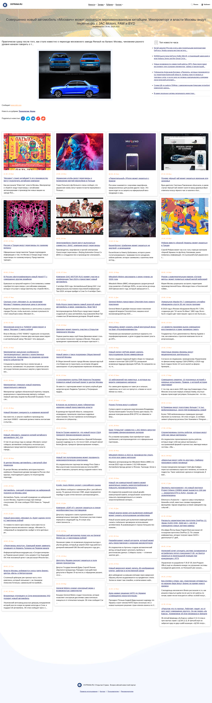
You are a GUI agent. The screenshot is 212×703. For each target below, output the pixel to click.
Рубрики (109, 4)
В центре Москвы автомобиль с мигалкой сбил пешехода (25, 464)
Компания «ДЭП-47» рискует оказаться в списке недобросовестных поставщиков (78, 509)
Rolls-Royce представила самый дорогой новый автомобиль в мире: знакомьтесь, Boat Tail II (78, 305)
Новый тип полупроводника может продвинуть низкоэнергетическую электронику (77, 458)
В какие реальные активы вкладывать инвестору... (174, 93)
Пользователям (113, 691)
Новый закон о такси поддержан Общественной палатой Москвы (78, 355)
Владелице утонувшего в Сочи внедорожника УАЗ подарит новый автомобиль (27, 597)
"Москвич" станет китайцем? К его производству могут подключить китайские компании (26, 179)
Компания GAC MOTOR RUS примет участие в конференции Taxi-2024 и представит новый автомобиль (77, 279)
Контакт (119, 4)
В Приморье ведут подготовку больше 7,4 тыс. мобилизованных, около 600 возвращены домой (183, 408)
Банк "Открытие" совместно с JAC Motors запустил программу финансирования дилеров (132, 431)
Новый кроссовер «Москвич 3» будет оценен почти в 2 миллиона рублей (27, 519)
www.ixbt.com (16, 105)
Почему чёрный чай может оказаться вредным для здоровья (184, 179)
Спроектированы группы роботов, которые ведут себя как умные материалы (184, 433)
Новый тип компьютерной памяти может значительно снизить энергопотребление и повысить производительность (128, 485)
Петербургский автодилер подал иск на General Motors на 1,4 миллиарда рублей (78, 536)
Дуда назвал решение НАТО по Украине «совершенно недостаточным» (127, 594)
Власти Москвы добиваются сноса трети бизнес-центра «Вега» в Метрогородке (26, 572)
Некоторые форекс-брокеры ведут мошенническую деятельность (177, 353)
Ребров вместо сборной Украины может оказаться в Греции (184, 244)
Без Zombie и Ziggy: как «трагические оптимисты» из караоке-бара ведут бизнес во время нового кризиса (184, 583)
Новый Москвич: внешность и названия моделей (26, 412)
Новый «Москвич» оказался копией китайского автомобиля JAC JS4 (25, 436)
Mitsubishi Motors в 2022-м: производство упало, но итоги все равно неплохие (131, 456)
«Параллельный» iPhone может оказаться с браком (129, 179)
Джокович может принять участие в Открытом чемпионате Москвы (77, 330)
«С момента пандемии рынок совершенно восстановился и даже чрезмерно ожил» (180, 328)
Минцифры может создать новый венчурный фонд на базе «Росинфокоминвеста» (132, 328)
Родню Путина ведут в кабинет (123, 405)
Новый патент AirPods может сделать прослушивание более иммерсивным (126, 353)
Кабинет (206, 4)
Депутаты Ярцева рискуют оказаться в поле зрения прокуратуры (76, 561)
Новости (91, 4)
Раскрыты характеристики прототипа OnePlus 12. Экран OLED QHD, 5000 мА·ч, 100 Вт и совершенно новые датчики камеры (184, 523)
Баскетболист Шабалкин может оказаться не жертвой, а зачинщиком (129, 246)
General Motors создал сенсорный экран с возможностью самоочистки (75, 589)
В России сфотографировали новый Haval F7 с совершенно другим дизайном (25, 278)
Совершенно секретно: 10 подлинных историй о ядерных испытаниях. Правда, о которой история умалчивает (184, 382)
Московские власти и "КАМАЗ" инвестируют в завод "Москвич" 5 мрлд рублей (25, 328)
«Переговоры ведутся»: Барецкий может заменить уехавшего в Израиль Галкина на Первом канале (27, 547)
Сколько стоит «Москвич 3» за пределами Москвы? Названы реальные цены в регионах (25, 303)
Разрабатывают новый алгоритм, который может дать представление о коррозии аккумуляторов (131, 541)
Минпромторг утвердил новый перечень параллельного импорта (22, 386)
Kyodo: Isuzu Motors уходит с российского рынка (78, 485)
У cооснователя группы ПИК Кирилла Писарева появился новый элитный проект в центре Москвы (79, 381)
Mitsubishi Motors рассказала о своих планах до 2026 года (131, 278)
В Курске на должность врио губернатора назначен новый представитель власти (75, 406)
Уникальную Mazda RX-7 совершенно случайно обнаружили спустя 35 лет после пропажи (183, 303)
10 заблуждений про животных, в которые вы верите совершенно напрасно (130, 381)
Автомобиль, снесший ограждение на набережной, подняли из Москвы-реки (27, 491)
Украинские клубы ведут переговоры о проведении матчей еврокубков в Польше (75, 179)
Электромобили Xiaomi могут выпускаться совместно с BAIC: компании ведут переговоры (78, 244)
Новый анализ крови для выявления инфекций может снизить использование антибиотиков (131, 514)
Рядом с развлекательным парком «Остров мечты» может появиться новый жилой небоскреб (184, 278)
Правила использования (89, 691)
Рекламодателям (127, 691)
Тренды (101, 4)
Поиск (195, 4)
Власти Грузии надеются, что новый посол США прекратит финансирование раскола (78, 433)
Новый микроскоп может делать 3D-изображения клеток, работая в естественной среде (131, 569)
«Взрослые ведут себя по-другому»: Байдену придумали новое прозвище (182, 461)
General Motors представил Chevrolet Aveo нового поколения (132, 303)
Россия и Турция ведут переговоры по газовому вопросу (26, 246)
